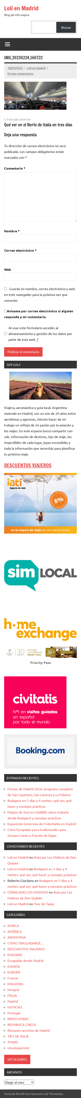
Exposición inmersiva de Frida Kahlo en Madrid (41, 824)
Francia (12, 978)
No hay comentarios (20, 73)
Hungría (13, 989)
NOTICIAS (14, 1007)
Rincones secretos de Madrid (28, 1030)
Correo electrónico (20, 250)
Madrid (12, 1001)
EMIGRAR (14, 955)
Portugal (13, 1013)
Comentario (14, 168)
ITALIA (12, 995)
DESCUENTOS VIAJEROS (28, 465)
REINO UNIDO (17, 1019)
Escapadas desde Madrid (25, 960)
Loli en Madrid (21, 8)
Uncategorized (18, 1048)
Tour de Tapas (44, 904)
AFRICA (13, 925)
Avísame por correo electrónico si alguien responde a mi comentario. (38, 314)
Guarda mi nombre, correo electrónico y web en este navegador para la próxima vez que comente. (39, 294)
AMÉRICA (14, 931)
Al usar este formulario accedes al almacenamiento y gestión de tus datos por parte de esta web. (40, 333)
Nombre (12, 231)
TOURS (12, 1042)
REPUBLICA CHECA (21, 1024)
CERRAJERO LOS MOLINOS (27, 892)
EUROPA (13, 972)
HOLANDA (15, 984)
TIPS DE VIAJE (18, 1036)
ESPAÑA (13, 966)
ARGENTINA (16, 937)
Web (7, 269)
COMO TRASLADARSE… (25, 943)
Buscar (66, 27)
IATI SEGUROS (17, 1059)
